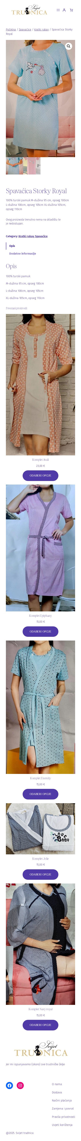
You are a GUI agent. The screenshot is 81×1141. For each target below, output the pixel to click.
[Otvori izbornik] (58, 10)
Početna (11, 29)
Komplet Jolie (40, 858)
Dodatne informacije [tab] (22, 253)
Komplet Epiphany (40, 615)
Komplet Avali (40, 459)
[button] (68, 46)
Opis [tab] (12, 246)
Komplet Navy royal (40, 1009)
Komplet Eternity (40, 778)
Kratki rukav (41, 29)
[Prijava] (64, 10)
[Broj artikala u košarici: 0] (71, 10)
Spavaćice (25, 29)
